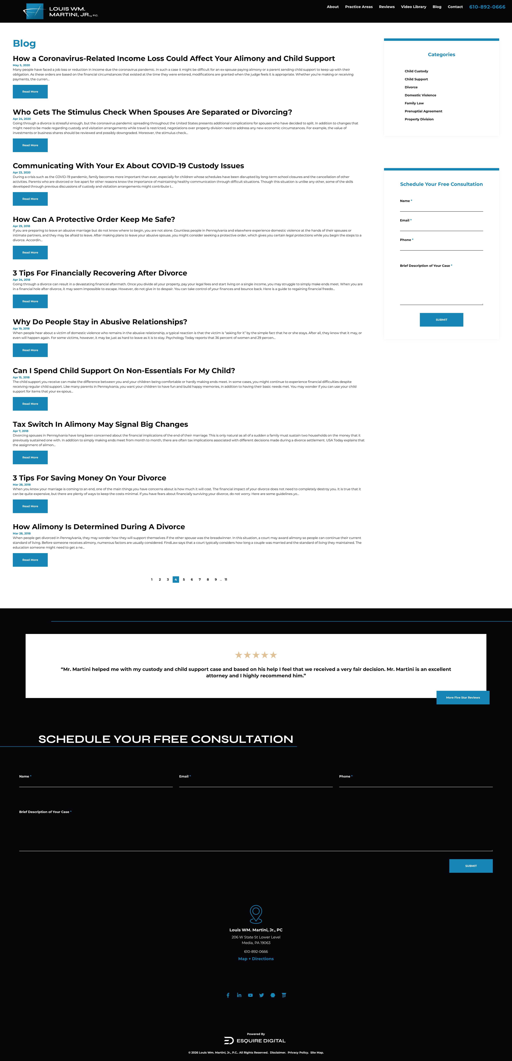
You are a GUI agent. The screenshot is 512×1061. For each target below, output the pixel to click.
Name (406, 201)
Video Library (413, 7)
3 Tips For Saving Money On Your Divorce (89, 478)
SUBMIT (441, 319)
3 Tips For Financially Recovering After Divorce (100, 273)
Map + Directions (256, 958)
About (333, 7)
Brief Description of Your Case (426, 266)
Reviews (387, 7)
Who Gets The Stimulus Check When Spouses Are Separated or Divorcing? (152, 112)
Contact (455, 7)
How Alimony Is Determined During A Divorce (99, 527)
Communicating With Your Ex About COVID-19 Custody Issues (128, 166)
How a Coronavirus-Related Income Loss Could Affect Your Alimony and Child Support (174, 58)
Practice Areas (359, 7)
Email (406, 220)
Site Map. (317, 1052)
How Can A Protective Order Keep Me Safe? (94, 219)
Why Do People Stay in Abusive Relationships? (100, 322)
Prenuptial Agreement (423, 111)
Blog (437, 7)
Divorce (411, 87)
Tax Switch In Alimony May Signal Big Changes (100, 424)
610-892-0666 (487, 7)
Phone (406, 240)
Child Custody (416, 71)
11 (226, 579)
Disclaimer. (278, 1052)
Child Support (416, 79)
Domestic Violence (420, 95)
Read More (30, 91)
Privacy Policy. (298, 1052)
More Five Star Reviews (463, 697)
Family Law (414, 103)
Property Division (419, 119)
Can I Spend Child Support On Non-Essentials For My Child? (124, 371)
